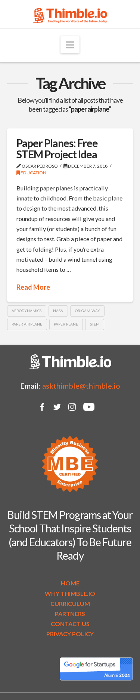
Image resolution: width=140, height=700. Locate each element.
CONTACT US (70, 623)
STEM (95, 324)
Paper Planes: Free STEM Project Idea (57, 148)
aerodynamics (26, 310)
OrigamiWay (87, 310)
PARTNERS (70, 613)
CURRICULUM (70, 603)
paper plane (66, 324)
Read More (33, 287)
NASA (58, 310)
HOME (70, 583)
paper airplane (27, 324)
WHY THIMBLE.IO (70, 593)
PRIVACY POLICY (70, 633)
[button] (70, 44)
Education (33, 172)
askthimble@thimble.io (81, 385)
